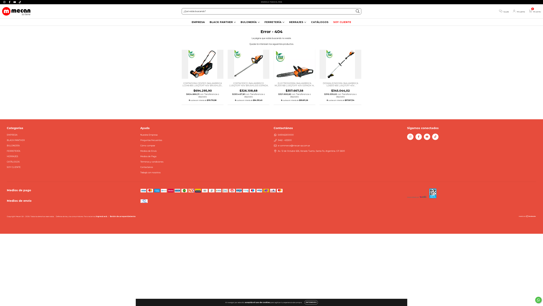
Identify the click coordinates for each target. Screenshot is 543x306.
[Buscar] (357, 11)
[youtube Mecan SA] (15, 2)
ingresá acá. (101, 216)
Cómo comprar (147, 145)
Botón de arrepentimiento (123, 216)
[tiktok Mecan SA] (20, 2)
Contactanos (146, 167)
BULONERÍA (249, 22)
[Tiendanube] (527, 217)
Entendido (311, 302)
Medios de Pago (148, 156)
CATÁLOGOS (319, 22)
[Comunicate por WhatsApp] (538, 300)
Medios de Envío (148, 151)
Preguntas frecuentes (151, 140)
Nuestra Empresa (149, 135)
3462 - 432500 (285, 140)
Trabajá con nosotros (150, 172)
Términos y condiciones (151, 162)
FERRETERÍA (273, 22)
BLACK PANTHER (222, 22)
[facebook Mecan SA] (10, 2)
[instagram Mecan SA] (4, 2)
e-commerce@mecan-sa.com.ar (294, 145)
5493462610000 (286, 135)
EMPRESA (198, 22)
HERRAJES (296, 22)
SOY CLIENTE (342, 22)
